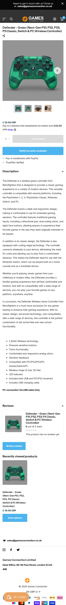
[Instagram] (4, 549)
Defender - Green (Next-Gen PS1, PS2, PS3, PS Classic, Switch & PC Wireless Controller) (14, 499)
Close (62, 3)
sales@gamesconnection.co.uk (24, 540)
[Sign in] (54, 19)
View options (15, 517)
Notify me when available (33, 150)
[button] (57, 70)
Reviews (8, 406)
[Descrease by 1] (10, 141)
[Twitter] (18, 549)
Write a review (14, 446)
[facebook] (11, 549)
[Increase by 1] (10, 136)
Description (11, 171)
